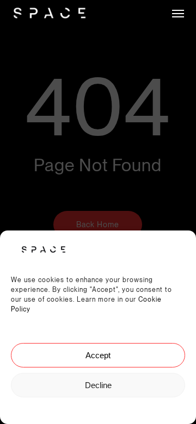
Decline (98, 385)
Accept (98, 355)
